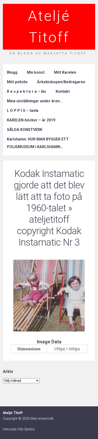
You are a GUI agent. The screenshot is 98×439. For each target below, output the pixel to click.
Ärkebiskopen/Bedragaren (61, 82)
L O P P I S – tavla (22, 110)
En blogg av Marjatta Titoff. (49, 53)
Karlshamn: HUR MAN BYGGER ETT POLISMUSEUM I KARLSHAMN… (38, 143)
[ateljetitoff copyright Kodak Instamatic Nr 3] (49, 330)
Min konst (35, 72)
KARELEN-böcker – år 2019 (31, 120)
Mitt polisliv (17, 82)
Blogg (12, 72)
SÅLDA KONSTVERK (24, 129)
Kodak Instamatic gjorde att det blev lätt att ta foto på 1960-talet (49, 191)
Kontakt (63, 91)
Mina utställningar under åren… (35, 101)
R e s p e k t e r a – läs (26, 91)
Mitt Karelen (65, 72)
